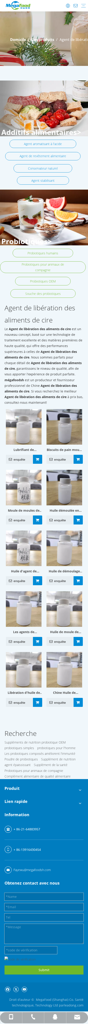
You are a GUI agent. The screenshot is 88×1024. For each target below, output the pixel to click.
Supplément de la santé (50, 765)
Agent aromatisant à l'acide (43, 144)
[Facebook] (7, 989)
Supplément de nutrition (58, 759)
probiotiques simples (19, 748)
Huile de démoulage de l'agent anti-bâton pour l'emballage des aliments (64, 571)
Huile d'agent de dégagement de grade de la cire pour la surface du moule (24, 571)
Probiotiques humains (43, 253)
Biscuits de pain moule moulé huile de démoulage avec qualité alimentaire (64, 450)
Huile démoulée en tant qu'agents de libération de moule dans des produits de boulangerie (64, 510)
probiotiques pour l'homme (56, 748)
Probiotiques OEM (43, 281)
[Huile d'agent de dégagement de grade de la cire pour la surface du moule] (24, 548)
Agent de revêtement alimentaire (43, 156)
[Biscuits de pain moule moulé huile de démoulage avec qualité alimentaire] (64, 426)
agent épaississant (18, 765)
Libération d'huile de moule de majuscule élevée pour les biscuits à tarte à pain (24, 692)
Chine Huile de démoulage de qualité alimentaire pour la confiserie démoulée (64, 692)
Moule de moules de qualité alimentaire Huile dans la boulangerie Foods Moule (23, 510)
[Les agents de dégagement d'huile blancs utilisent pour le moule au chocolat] (24, 609)
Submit (44, 970)
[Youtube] (24, 989)
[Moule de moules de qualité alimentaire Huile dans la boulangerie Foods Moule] (24, 487)
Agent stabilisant (43, 180)
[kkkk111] (44, 108)
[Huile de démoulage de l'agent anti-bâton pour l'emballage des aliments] (64, 548)
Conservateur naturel (43, 168)
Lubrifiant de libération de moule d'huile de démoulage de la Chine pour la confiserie (24, 450)
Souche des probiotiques (43, 293)
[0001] (44, 217)
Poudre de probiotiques (21, 759)
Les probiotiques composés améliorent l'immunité (40, 753)
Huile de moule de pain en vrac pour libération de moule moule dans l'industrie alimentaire (64, 632)
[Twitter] (16, 989)
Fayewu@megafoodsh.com (32, 870)
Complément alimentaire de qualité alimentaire (38, 776)
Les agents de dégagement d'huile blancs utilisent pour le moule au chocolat (24, 632)
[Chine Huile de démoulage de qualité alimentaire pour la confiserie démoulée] (64, 669)
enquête (19, 459)
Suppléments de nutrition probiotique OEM (35, 742)
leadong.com (73, 1005)
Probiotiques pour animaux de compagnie (43, 267)
